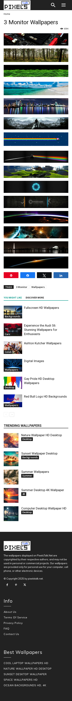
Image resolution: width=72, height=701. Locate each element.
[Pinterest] (16, 585)
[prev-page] (6, 414)
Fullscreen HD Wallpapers (41, 308)
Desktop (9, 387)
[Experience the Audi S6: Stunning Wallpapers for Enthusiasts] (13, 329)
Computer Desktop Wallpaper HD (43, 508)
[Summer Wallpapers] (11, 477)
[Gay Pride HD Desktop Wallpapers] (13, 383)
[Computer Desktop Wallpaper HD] (11, 513)
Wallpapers (38, 287)
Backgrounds (12, 316)
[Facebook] (7, 585)
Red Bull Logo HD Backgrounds (45, 396)
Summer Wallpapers (35, 472)
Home (7, 14)
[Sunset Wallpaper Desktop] (11, 458)
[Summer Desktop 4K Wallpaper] (11, 495)
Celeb (8, 352)
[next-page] (12, 414)
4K (23, 494)
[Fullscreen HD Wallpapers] (13, 312)
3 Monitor (21, 287)
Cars (7, 334)
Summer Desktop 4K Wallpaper (42, 490)
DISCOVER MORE (35, 297)
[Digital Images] (13, 365)
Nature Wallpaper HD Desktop (41, 435)
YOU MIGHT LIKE (13, 297)
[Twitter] (24, 585)
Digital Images (34, 361)
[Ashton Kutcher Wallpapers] (13, 347)
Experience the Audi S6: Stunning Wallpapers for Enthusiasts (40, 330)
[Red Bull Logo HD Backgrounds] (13, 400)
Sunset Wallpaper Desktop (39, 453)
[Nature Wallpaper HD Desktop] (11, 440)
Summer (27, 475)
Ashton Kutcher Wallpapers (42, 343)
